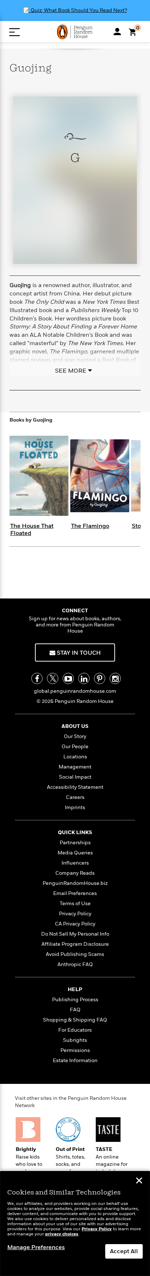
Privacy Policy (75, 913)
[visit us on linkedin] (84, 678)
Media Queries (75, 852)
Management (75, 766)
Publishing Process (75, 999)
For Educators (75, 1030)
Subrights (75, 1040)
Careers (75, 797)
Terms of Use (75, 903)
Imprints (75, 807)
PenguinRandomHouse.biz (75, 883)
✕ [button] (139, 1181)
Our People (75, 746)
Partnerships (75, 842)
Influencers (75, 862)
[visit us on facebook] (37, 678)
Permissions (75, 1050)
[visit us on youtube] (68, 678)
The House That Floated (32, 529)
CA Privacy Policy (75, 923)
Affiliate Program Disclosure (75, 944)
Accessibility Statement (75, 787)
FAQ (75, 1009)
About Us (75, 726)
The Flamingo (90, 526)
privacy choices (61, 1234)
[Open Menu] (14, 32)
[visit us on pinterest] (99, 678)
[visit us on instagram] (115, 678)
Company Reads (75, 873)
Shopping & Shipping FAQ (75, 1019)
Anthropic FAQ (75, 964)
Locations (75, 756)
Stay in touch (78, 653)
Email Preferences (75, 893)
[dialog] (75, 1223)
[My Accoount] (117, 31)
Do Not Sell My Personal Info (75, 934)
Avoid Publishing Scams (75, 954)
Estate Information (75, 1060)
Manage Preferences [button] (36, 1247)
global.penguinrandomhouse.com (75, 691)
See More (70, 371)
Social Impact (75, 777)
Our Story (75, 736)
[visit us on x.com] (52, 678)
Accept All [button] (124, 1251)
